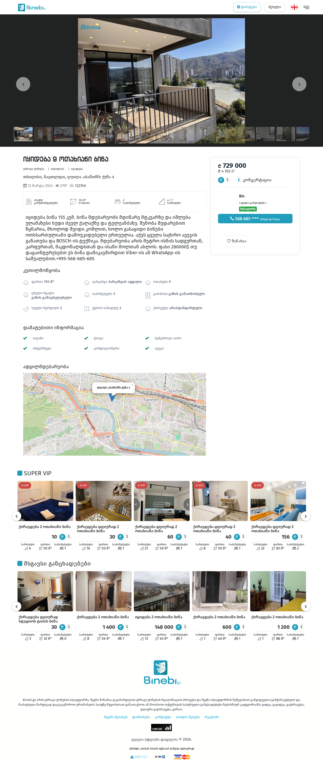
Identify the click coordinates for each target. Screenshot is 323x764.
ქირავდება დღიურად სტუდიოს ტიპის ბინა (38, 619)
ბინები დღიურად (182, 748)
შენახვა (238, 241)
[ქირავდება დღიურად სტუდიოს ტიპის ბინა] (45, 591)
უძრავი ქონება (33, 169)
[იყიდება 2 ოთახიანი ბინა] (162, 591)
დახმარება (141, 717)
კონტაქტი (163, 717)
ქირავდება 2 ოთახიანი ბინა (45, 526)
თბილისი (57, 169)
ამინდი (134, 748)
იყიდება (77, 169)
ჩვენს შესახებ (115, 717)
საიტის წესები (188, 717)
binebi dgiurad (159, 748)
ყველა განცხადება (253, 202)
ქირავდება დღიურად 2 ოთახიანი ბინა (98, 528)
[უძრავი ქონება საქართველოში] (31, 7)
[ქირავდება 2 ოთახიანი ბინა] (45, 501)
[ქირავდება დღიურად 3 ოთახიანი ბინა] (278, 501)
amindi (144, 748)
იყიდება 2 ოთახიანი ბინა (158, 617)
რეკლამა (212, 717)
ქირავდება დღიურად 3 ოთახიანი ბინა (272, 528)
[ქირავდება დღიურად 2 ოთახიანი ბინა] (103, 501)
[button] (112, 397)
